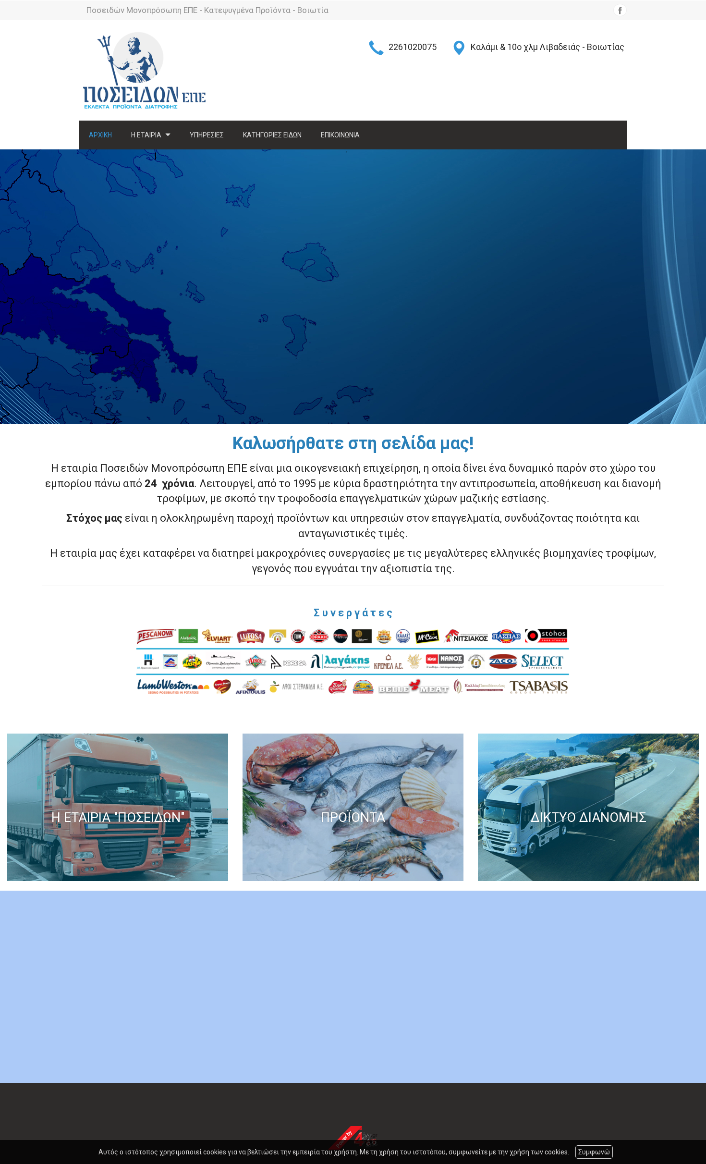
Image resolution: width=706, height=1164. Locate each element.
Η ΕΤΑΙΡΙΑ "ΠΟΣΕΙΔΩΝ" (117, 818)
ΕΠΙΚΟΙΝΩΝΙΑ (340, 135)
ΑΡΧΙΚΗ (100, 135)
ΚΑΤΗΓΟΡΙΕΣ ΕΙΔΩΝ (272, 135)
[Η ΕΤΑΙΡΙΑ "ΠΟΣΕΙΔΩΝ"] (117, 807)
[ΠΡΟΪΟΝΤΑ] (353, 807)
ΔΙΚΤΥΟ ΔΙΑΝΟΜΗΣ (588, 818)
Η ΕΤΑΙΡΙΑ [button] (147, 135)
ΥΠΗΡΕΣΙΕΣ (207, 135)
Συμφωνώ (594, 1152)
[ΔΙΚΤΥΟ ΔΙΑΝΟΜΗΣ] (588, 807)
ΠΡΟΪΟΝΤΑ (353, 818)
